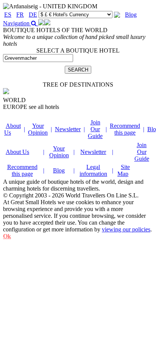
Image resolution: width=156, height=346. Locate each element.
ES (7, 14)
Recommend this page (125, 129)
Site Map (123, 170)
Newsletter (68, 129)
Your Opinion (38, 129)
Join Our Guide (95, 129)
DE (33, 14)
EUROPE (31, 107)
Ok (7, 236)
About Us (17, 152)
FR (20, 14)
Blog (131, 14)
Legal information (93, 170)
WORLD (14, 100)
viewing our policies (126, 229)
